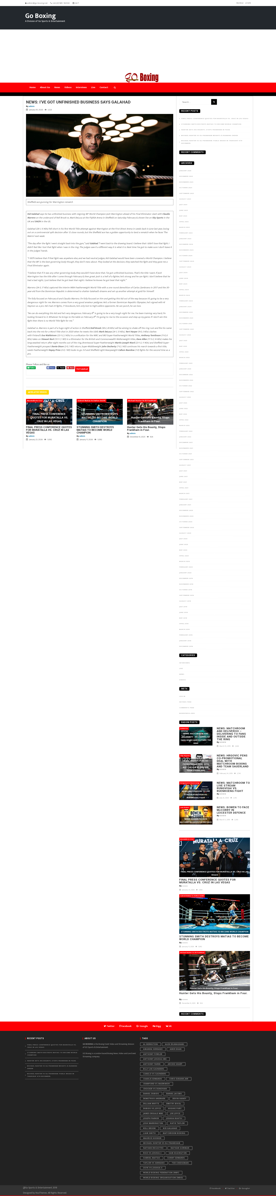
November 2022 (186, 380)
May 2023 (183, 346)
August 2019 (185, 601)
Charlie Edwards (152, 1078)
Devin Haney (179, 1098)
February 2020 (186, 567)
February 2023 (185, 363)
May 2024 (183, 284)
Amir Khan (176, 1049)
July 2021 (183, 471)
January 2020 (185, 572)
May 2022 (183, 414)
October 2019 (185, 589)
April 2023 (183, 352)
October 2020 (185, 521)
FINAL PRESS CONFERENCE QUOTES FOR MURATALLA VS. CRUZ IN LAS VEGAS (49, 429)
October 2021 (185, 454)
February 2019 (186, 635)
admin (31, 106)
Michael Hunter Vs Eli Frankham (161, 1143)
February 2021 (185, 499)
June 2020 (183, 544)
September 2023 (186, 329)
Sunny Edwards (176, 1158)
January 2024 (185, 306)
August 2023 (185, 335)
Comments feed (186, 707)
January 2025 (185, 238)
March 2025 (184, 227)
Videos (182, 680)
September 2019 (186, 595)
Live (181, 668)
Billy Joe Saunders (153, 1069)
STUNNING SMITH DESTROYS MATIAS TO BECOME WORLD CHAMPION (95, 429)
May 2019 (183, 618)
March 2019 (184, 629)
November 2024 (186, 250)
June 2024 (183, 278)
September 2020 (186, 527)
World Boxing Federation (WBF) (161, 1172)
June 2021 (183, 476)
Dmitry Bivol (173, 1103)
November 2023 (186, 318)
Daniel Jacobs (174, 1093)
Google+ (245, 1188)
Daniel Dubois (151, 1093)
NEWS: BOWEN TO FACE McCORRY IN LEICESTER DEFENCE (233, 810)
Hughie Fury (175, 1108)
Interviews (184, 663)
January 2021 (185, 505)
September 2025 (186, 193)
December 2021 (186, 442)
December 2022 (186, 374)
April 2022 (183, 420)
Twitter (231, 1188)
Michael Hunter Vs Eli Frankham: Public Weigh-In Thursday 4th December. (211, 142)
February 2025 (186, 233)
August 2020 (185, 533)
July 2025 (183, 204)
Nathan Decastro (153, 1148)
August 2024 (185, 267)
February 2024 (186, 301)
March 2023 (184, 357)
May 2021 (183, 482)
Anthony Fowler (152, 1054)
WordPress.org (187, 713)
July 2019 (183, 606)
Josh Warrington (153, 1123)
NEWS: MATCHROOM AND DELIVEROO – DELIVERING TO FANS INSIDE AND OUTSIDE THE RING (231, 734)
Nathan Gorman (180, 1148)
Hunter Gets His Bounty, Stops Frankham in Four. (146, 428)
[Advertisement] (138, 51)
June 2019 (183, 612)
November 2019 (186, 584)
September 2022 (186, 391)
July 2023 (183, 340)
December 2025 (186, 176)
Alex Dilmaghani (174, 1044)
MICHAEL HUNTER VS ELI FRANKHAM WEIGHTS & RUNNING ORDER (209, 135)
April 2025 (184, 221)
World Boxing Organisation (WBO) (163, 1177)
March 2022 (184, 425)
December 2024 (186, 244)
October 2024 (185, 255)
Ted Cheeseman (180, 1163)
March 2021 (184, 493)
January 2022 (185, 437)
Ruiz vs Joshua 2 (152, 1153)
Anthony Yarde (152, 1064)
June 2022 (183, 408)
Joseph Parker (151, 1118)
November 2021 (186, 448)
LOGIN (248, 3)
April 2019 (184, 623)
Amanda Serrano (153, 1049)
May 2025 (183, 216)
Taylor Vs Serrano (154, 1163)
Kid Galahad (82, 369)
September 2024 (186, 261)
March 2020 (184, 561)
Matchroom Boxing (174, 1133)
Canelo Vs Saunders (154, 1073)
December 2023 (186, 312)
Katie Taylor (177, 1123)
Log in (182, 696)
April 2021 (183, 488)
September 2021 (186, 459)
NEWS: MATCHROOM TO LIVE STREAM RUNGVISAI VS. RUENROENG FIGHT (233, 787)
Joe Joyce (175, 1113)
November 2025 (186, 182)
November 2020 (186, 516)
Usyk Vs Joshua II (152, 1167)
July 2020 (183, 538)
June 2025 (183, 210)
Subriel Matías (151, 1158)
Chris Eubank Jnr (178, 1078)
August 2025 (185, 199)
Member (240, 3)
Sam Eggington (178, 1153)
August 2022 (185, 397)
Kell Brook (149, 1128)
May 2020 (183, 550)
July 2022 (183, 403)
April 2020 (184, 556)
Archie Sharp (175, 1064)
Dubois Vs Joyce (152, 1108)
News (181, 674)
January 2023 (185, 369)
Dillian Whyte (151, 1103)
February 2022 (185, 431)
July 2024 (183, 272)
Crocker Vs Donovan (155, 1088)
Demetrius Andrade (154, 1098)
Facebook (216, 1188)
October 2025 (185, 187)
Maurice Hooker (152, 1138)
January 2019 (185, 640)
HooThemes (41, 1193)
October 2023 (185, 323)
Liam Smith (149, 1133)
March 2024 (184, 295)
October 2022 (185, 386)
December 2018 (186, 646)
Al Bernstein (150, 1044)
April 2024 (184, 289)
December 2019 (186, 578)
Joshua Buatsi (174, 1118)
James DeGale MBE (153, 1113)
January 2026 (185, 170)
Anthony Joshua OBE (155, 1059)
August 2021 (185, 465)
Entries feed (185, 702)
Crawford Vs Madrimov (156, 1083)
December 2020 (186, 510)
